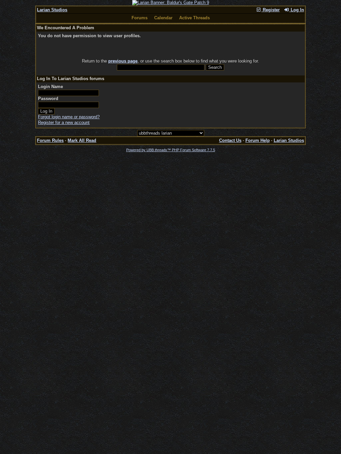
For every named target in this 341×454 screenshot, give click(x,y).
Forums (140, 17)
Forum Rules (50, 140)
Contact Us (230, 140)
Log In (296, 9)
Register (270, 9)
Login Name (50, 86)
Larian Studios (52, 9)
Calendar (163, 17)
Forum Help (257, 140)
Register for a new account (64, 122)
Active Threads (194, 17)
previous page (123, 60)
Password (48, 98)
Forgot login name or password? (69, 116)
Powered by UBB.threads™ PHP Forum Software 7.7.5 (170, 150)
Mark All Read (82, 140)
